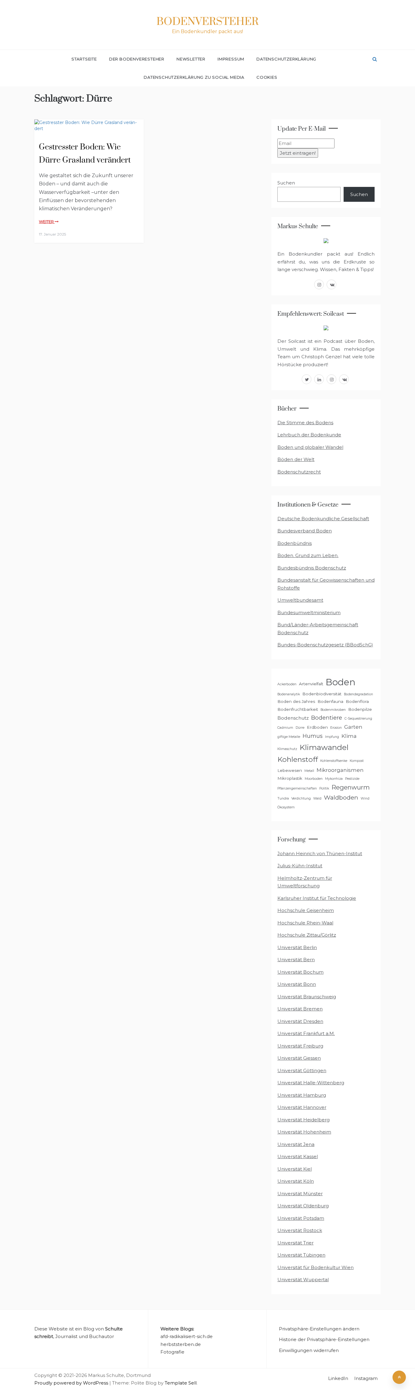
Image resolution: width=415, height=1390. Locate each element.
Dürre (300, 728)
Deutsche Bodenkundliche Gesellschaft (323, 518)
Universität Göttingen (301, 1070)
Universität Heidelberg (303, 1120)
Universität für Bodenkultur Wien (315, 1267)
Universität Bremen (300, 1009)
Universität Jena (295, 1144)
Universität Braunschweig (306, 996)
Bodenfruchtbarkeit (297, 709)
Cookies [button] (266, 77)
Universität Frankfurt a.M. (306, 1033)
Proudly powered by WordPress (71, 1383)
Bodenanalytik (288, 694)
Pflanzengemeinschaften (297, 788)
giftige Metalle (288, 737)
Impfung (332, 737)
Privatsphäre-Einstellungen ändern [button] (319, 1329)
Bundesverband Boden (304, 531)
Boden (340, 682)
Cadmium (285, 728)
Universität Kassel (297, 1156)
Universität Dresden (300, 1021)
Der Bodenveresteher (136, 59)
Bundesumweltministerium (309, 612)
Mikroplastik (289, 778)
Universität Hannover (301, 1107)
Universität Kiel (294, 1169)
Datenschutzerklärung (286, 59)
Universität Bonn (296, 984)
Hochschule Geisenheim (305, 910)
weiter (47, 221)
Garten (353, 727)
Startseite (84, 59)
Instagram (366, 1378)
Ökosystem (286, 807)
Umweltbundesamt (300, 600)
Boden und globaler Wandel (310, 447)
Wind (365, 798)
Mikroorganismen (340, 770)
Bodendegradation (358, 694)
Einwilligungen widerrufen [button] (309, 1350)
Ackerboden (287, 684)
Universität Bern (296, 959)
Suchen (286, 183)
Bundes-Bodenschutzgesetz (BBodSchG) (325, 645)
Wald (317, 798)
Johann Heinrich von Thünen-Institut (319, 853)
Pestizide (352, 779)
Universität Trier (295, 1243)
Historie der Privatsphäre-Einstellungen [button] (324, 1339)
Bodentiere (326, 717)
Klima (349, 736)
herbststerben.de (180, 1344)
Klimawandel (324, 747)
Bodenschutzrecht (299, 472)
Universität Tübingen (301, 1255)
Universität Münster (300, 1193)
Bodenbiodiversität (321, 693)
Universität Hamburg (301, 1095)
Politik (324, 788)
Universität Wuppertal (303, 1279)
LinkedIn (338, 1378)
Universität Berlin (297, 947)
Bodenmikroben (333, 710)
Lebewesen (289, 770)
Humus (313, 735)
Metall (309, 771)
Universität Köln (295, 1181)
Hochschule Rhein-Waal (305, 923)
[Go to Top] (399, 1377)
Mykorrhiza (334, 779)
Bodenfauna (330, 701)
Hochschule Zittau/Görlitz (306, 935)
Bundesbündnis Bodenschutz (311, 568)
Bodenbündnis (294, 543)
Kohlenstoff (297, 759)
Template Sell (181, 1383)
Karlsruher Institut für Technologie (316, 898)
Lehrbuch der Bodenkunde (309, 435)
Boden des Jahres (296, 701)
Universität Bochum (300, 972)
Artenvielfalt (311, 683)
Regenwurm (350, 787)
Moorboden (314, 779)
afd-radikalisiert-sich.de (186, 1336)
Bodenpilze (360, 709)
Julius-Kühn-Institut (299, 866)
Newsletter (191, 59)
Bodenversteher (207, 22)
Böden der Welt (295, 459)
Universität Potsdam (300, 1218)
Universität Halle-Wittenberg (310, 1083)
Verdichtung (301, 798)
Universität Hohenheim (304, 1132)
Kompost (357, 761)
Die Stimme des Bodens (305, 422)
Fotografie (172, 1352)
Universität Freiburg (300, 1046)
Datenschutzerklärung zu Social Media (194, 77)
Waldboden (341, 797)
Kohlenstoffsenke (333, 761)
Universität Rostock (299, 1230)
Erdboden (317, 727)
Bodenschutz (293, 718)
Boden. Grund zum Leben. (307, 555)
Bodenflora (357, 701)
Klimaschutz (287, 749)
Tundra (283, 798)
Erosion (336, 728)
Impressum (231, 59)
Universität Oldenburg (303, 1206)
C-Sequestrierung (358, 719)
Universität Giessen (299, 1058)
